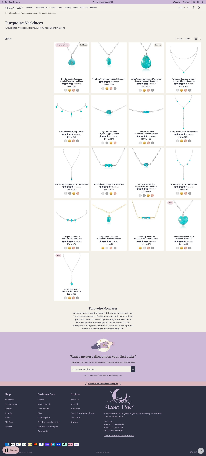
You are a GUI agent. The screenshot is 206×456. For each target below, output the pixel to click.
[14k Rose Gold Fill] (73, 90)
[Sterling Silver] (65, 90)
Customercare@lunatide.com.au (119, 435)
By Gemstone (11, 404)
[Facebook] (194, 2)
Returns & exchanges (48, 426)
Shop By (8, 413)
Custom (8, 408)
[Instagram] (198, 2)
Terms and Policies (103, 452)
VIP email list (43, 408)
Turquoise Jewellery (29, 13)
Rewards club (44, 404)
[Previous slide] (58, 59)
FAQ (40, 413)
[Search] (188, 7)
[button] (189, 38)
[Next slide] (85, 59)
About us (75, 399)
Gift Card (9, 422)
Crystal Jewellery (12, 13)
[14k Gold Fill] (69, 90)
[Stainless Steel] (77, 90)
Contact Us (43, 431)
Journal (74, 404)
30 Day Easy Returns (11, 2)
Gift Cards (75, 417)
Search (41, 399)
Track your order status (49, 422)
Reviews (8, 426)
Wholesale (75, 408)
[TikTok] (202, 2)
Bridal (7, 417)
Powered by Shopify (25, 452)
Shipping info (44, 417)
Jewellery (9, 399)
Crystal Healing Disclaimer (83, 413)
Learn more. (117, 416)
